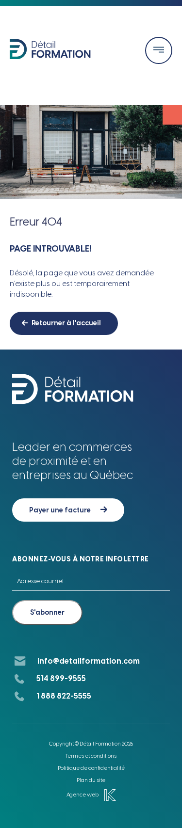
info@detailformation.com (88, 661)
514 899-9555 (61, 678)
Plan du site (91, 780)
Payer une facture (60, 510)
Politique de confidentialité (91, 768)
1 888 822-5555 (63, 696)
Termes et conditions (91, 756)
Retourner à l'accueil (66, 323)
